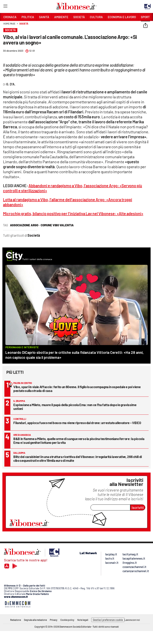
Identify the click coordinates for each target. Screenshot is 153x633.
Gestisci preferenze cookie (108, 619)
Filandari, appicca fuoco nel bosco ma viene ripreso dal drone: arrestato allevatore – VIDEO (77, 423)
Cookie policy (67, 619)
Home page (9, 23)
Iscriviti (138, 507)
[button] (145, 26)
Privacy (53, 619)
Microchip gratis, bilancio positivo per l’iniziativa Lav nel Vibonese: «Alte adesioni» (73, 213)
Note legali (82, 619)
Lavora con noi (132, 619)
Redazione (15, 619)
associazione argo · (25, 225)
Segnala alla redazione (35, 619)
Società (23, 23)
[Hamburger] (5, 7)
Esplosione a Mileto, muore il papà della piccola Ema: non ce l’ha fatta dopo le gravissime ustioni (74, 406)
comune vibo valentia (57, 225)
